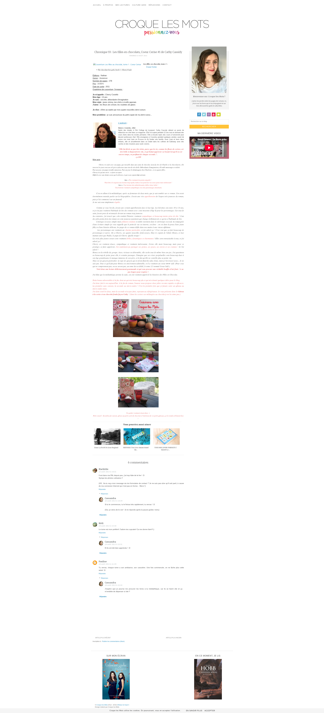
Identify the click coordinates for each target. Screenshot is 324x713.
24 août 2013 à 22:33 (113, 585)
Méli (101, 523)
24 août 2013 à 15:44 (107, 526)
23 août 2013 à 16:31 (107, 472)
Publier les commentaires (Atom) (113, 641)
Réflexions (154, 5)
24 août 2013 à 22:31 (113, 544)
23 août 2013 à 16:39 (113, 501)
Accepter (210, 711)
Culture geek (139, 5)
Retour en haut (123, 705)
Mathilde (103, 469)
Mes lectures (123, 5)
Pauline (103, 561)
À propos (108, 5)
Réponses (104, 494)
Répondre (102, 489)
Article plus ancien (173, 638)
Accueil (97, 5)
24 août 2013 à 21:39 (107, 564)
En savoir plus (194, 711)
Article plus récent (103, 638)
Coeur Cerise (150, 67)
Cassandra (110, 498)
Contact (167, 5)
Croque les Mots (102, 705)
